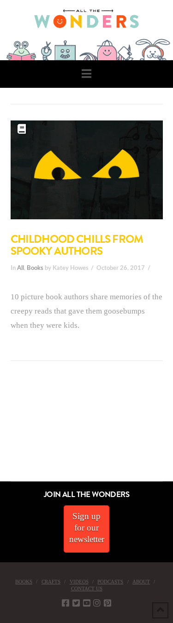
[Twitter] (76, 603)
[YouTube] (86, 603)
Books (35, 268)
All (20, 268)
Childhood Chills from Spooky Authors (77, 245)
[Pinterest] (107, 603)
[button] (86, 74)
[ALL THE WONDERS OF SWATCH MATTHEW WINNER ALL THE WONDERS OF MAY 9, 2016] (9, 429)
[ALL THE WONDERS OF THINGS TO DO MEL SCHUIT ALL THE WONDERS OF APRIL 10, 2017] (1, 429)
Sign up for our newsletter (86, 527)
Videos (79, 581)
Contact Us (86, 588)
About (141, 581)
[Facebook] (65, 603)
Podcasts (110, 581)
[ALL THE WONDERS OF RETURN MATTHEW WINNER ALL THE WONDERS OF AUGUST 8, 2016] (8, 429)
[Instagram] (97, 603)
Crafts (51, 581)
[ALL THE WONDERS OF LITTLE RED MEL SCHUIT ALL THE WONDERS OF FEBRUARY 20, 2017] (3, 429)
